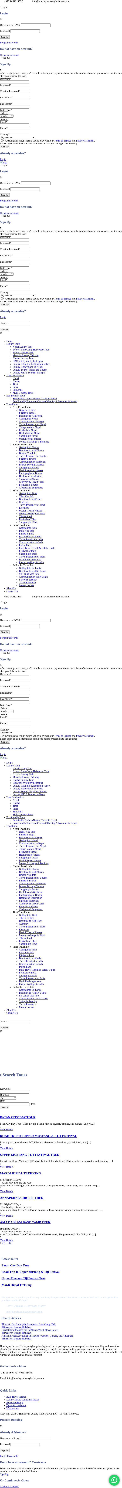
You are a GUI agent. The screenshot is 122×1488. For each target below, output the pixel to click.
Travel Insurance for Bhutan (33, 456)
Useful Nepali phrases (30, 438)
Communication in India (31, 542)
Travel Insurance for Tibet (32, 505)
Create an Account (9, 55)
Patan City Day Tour (17, 1117)
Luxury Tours (13, 343)
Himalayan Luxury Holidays (16, 1327)
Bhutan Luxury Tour (23, 358)
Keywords (5, 1088)
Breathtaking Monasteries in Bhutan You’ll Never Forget (30, 1330)
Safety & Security (28, 579)
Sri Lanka (18, 389)
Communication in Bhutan (32, 461)
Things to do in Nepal (30, 427)
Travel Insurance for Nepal (32, 424)
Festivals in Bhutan (28, 484)
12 (10, 1243)
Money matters (26, 585)
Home (9, 341)
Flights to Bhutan (27, 459)
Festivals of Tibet (27, 519)
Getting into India (28, 528)
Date (2, 1101)
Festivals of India (27, 551)
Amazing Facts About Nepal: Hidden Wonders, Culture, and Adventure (37, 1335)
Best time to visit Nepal (30, 415)
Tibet (15, 384)
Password (5, 31)
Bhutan (16, 381)
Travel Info (11, 404)
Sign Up (4, 1474)
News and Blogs (14, 1402)
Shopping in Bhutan (29, 467)
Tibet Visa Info (26, 496)
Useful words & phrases (31, 470)
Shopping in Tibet (28, 522)
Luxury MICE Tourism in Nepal (29, 372)
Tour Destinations (15, 375)
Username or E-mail (10, 1438)
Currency (23, 502)
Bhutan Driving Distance (31, 464)
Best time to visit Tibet (30, 499)
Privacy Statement (85, 140)
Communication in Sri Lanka (33, 576)
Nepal (16, 378)
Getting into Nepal (28, 418)
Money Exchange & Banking (34, 441)
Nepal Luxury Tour (22, 346)
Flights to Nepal (27, 412)
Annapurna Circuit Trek (22, 1198)
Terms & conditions (16, 1405)
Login (3, 159)
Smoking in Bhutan (29, 479)
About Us (11, 588)
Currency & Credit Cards (31, 482)
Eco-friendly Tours (15, 395)
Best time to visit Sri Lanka (32, 571)
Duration (4, 1095)
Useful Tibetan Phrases (30, 510)
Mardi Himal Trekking (20, 1173)
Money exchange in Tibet (32, 513)
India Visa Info (26, 530)
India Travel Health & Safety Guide (37, 548)
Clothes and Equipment (31, 487)
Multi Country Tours (23, 392)
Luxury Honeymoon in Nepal (28, 366)
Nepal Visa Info (27, 410)
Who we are (12, 1408)
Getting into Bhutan (29, 447)
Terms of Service (62, 140)
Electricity (24, 507)
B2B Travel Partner (16, 1396)
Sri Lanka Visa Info (29, 574)
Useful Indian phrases (30, 559)
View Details (6, 1129)
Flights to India (26, 533)
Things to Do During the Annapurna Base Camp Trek (29, 1324)
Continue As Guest (9, 1486)
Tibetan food (25, 516)
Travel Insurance (27, 582)
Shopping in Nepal (28, 435)
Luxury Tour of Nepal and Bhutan (30, 369)
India (15, 387)
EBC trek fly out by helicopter (28, 361)
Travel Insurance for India (32, 556)
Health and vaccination (30, 476)
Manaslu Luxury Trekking (26, 355)
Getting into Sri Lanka (30, 568)
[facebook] (1, 4)
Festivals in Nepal (28, 430)
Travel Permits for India (31, 539)
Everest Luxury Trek (23, 352)
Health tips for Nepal (29, 433)
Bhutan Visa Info (27, 453)
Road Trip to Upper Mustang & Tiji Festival (38, 1136)
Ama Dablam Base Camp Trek (25, 1222)
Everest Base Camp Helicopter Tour (31, 349)
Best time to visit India (30, 536)
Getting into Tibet (28, 493)
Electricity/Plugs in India (31, 562)
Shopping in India (28, 553)
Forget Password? (9, 42)
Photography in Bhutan (30, 473)
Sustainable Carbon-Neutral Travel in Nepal (35, 398)
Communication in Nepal (31, 421)
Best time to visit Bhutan (31, 450)
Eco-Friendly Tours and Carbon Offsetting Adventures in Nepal (45, 401)
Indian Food (25, 545)
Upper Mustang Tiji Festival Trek (29, 1154)
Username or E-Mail (10, 25)
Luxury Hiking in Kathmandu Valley (31, 364)
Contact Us (12, 591)
